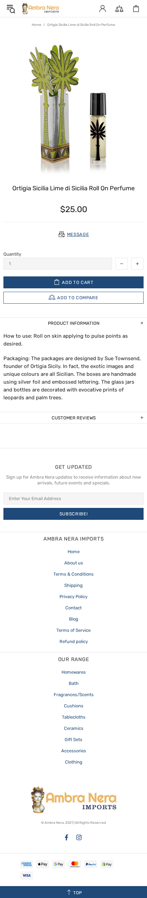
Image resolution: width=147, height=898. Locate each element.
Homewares (74, 672)
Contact (73, 607)
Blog (73, 619)
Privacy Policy (73, 596)
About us (73, 562)
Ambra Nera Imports (40, 8)
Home (36, 25)
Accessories (73, 750)
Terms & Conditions (73, 574)
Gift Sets (73, 739)
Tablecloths (73, 717)
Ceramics (73, 728)
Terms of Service (73, 630)
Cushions (73, 705)
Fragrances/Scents (74, 694)
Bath (74, 683)
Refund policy (73, 641)
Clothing (73, 762)
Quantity (12, 254)
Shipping (73, 585)
